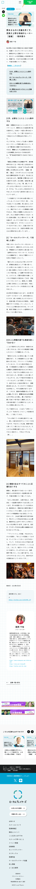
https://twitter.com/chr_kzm (18, 666)
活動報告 (12, 846)
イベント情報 (13, 843)
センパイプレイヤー (16, 850)
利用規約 (18, 879)
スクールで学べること (16, 839)
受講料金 (12, 857)
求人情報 (12, 864)
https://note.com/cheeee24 (17, 664)
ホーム (5, 767)
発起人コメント (14, 832)
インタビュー (11, 9)
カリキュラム (13, 853)
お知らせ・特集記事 (15, 767)
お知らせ (12, 821)
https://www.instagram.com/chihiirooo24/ (20, 661)
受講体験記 (13, 828)
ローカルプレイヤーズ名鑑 (18, 860)
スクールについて (15, 825)
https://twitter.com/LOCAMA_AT (20, 600)
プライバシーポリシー (18, 876)
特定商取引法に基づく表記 (18, 881)
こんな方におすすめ (16, 836)
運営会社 (18, 873)
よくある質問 (13, 868)
